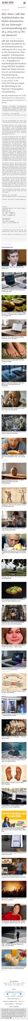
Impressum (20, 996)
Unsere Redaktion (9, 1004)
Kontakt (13, 996)
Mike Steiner (19, 1004)
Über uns (21, 1001)
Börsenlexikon (14, 981)
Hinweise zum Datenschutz (10, 1001)
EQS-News (4, 10)
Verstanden (6, 1018)
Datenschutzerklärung (13, 998)
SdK (8, 10)
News (8, 996)
